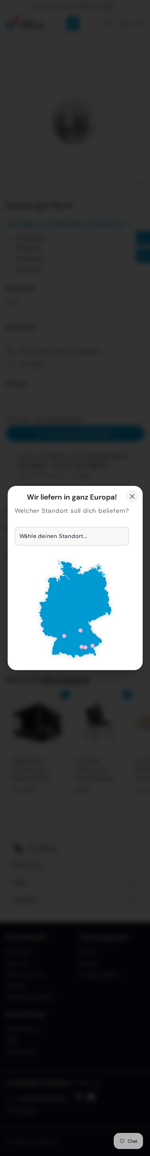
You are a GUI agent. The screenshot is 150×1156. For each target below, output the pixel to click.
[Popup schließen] (132, 496)
